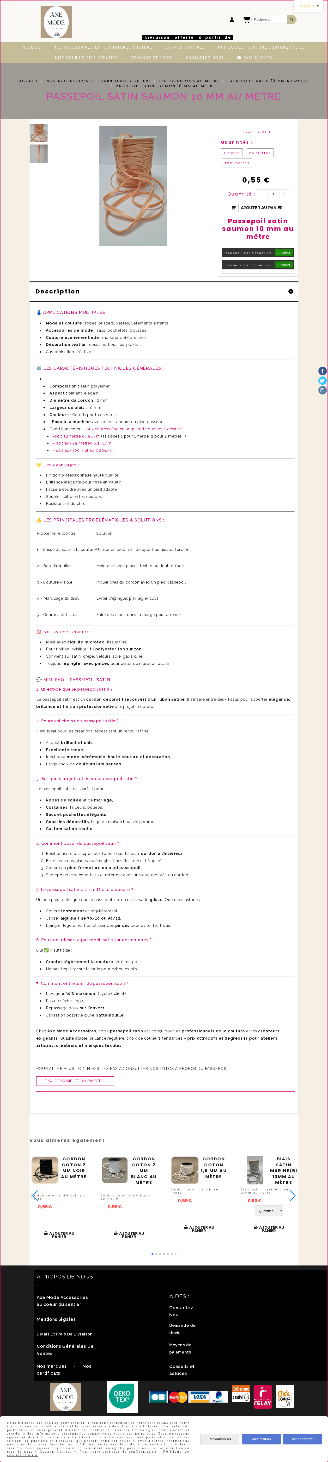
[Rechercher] (292, 19)
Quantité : (241, 194)
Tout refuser (261, 1439)
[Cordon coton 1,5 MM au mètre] (185, 1170)
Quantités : (236, 142)
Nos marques (52, 1366)
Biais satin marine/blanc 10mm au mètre (283, 1170)
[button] (152, 1254)
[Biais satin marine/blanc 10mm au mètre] (255, 1170)
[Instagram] (322, 390)
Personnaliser (220, 1439)
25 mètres (260, 153)
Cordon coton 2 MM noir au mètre (74, 1168)
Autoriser (283, 252)
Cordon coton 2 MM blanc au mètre (144, 1170)
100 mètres (237, 163)
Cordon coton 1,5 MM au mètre (214, 1168)
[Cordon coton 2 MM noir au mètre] (45, 1170)
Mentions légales (56, 1319)
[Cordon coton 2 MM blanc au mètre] (115, 1170)
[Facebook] (322, 371)
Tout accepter (302, 1439)
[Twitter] (322, 380)
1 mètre (232, 153)
